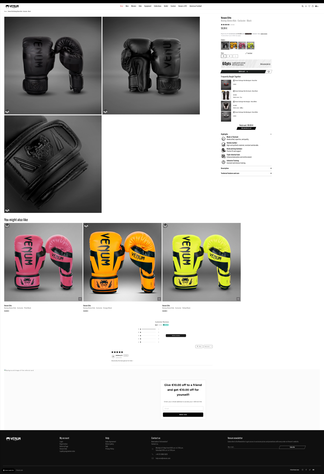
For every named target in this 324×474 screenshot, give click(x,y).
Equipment (147, 6)
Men (127, 6)
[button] (303, 6)
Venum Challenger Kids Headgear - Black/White (246, 101)
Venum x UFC (182, 6)
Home (5, 11)
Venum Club (63, 449)
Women (133, 6)
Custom (173, 6)
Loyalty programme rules (67, 451)
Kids (140, 6)
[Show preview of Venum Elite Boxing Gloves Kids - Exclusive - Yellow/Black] (238, 299)
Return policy (109, 444)
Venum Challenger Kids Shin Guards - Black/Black (246, 91)
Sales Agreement (110, 442)
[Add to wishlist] (268, 71)
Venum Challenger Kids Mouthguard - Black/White (246, 112)
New (121, 6)
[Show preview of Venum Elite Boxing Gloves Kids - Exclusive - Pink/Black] (80, 299)
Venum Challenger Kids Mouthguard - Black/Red (246, 80)
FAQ (106, 447)
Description (225, 168)
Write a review (176, 335)
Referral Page (64, 447)
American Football (196, 6)
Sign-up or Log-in (265, 64)
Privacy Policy (109, 449)
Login (61, 442)
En (317, 6)
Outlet (166, 6)
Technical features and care (230, 173)
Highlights (224, 134)
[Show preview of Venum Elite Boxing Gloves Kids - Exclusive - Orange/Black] (159, 299)
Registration (64, 444)
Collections (157, 6)
